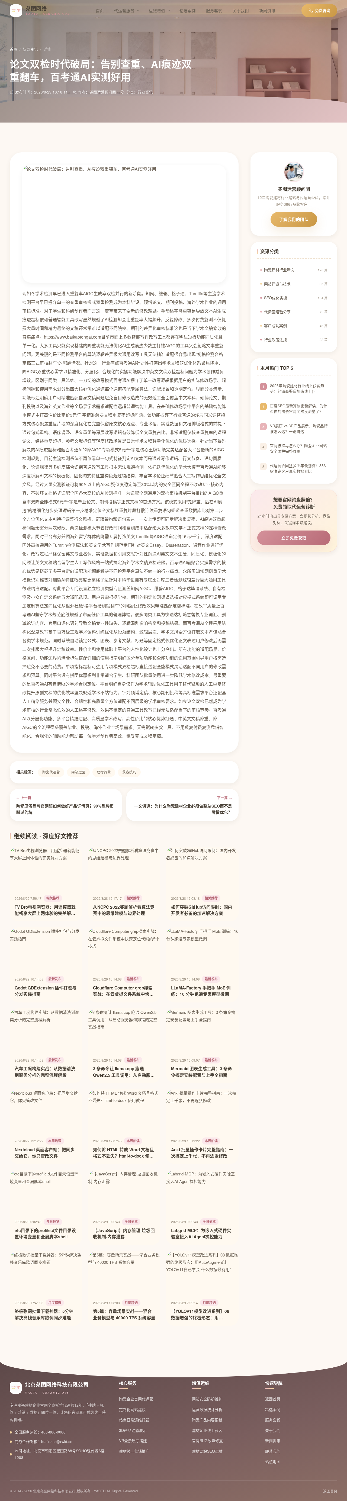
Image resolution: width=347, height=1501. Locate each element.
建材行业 (104, 772)
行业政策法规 (295, 339)
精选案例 (187, 10)
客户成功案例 (295, 325)
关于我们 (241, 10)
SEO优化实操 (295, 297)
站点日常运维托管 (134, 1419)
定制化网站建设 (132, 1409)
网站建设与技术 (295, 284)
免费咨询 (322, 10)
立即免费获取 (294, 538)
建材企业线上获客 (207, 1430)
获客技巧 (129, 772)
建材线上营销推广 (134, 1451)
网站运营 (78, 772)
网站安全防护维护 (207, 1399)
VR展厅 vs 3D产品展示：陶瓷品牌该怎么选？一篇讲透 (299, 428)
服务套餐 (214, 10)
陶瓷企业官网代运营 (136, 1399)
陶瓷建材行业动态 (295, 269)
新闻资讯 (267, 10)
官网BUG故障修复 (207, 1440)
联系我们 (272, 1451)
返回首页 (272, 1399)
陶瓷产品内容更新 (207, 1419)
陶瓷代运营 (51, 772)
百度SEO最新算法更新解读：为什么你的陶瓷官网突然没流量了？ (298, 408)
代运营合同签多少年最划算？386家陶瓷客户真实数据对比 (298, 468)
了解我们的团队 (294, 219)
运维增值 (157, 10)
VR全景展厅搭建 (133, 1440)
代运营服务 (124, 10)
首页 (100, 10)
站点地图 (272, 1461)
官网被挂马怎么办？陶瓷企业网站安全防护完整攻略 (298, 448)
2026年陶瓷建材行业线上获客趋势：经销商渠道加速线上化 (297, 388)
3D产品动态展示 (133, 1430)
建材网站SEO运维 (207, 1451)
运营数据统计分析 (207, 1409)
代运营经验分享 (295, 311)
